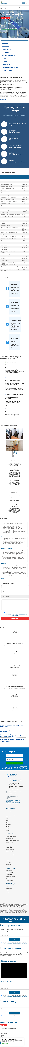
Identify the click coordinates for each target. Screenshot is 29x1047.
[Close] (0, 924)
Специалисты (6, 64)
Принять (5, 1043)
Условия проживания (8, 55)
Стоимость (5, 46)
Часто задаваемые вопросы (10, 67)
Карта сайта (8, 801)
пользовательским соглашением (20, 768)
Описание (5, 43)
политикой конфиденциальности (10, 614)
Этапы (4, 58)
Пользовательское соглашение (12, 803)
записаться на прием (11, 28)
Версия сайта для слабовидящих (13, 800)
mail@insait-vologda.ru (14, 789)
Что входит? (6, 52)
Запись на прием (7, 70)
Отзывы (4, 61)
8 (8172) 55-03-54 (15, 780)
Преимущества (6, 49)
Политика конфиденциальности (13, 802)
